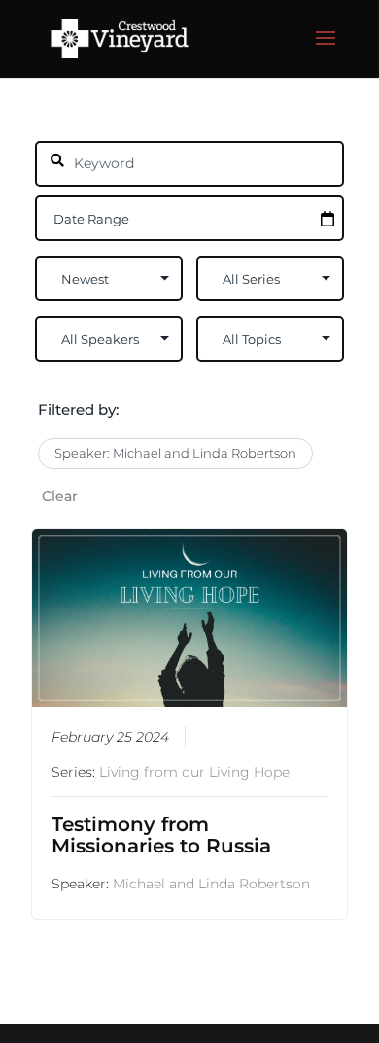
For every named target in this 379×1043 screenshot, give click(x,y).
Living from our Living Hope (194, 772)
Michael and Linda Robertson (211, 883)
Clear (60, 495)
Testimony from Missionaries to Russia (161, 835)
